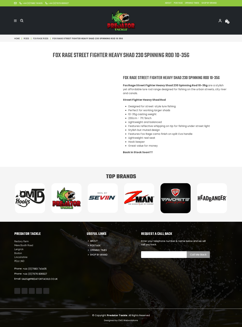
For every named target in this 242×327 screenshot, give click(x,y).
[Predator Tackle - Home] (121, 20)
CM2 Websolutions (128, 320)
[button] (15, 20)
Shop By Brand (209, 2)
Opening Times (192, 2)
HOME (17, 38)
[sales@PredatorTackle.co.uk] (15, 3)
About (168, 2)
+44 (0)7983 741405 (35, 269)
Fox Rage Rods (40, 38)
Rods (26, 38)
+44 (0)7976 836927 (35, 274)
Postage (178, 2)
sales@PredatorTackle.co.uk (40, 279)
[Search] (22, 20)
